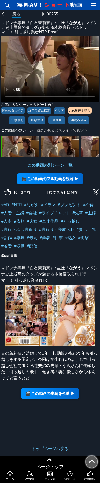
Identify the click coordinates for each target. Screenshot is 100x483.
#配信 (32, 245)
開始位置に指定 (13, 110)
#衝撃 (83, 237)
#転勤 (19, 245)
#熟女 (70, 237)
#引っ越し (70, 221)
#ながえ (31, 204)
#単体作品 (48, 221)
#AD (5, 204)
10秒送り (37, 120)
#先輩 (77, 213)
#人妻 (6, 221)
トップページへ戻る (50, 448)
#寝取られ (10, 229)
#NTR (16, 204)
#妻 (79, 229)
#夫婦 (32, 221)
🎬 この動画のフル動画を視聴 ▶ (50, 178)
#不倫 (88, 204)
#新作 (6, 237)
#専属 (19, 237)
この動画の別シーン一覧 (50, 165)
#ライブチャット (54, 213)
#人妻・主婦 (12, 213)
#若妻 (6, 245)
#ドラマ (48, 204)
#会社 (31, 213)
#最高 (32, 237)
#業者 (44, 237)
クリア (59, 110)
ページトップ (50, 466)
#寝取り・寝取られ (56, 229)
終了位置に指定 (39, 110)
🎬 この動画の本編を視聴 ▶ (50, 393)
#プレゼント (69, 204)
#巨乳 (90, 229)
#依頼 (19, 221)
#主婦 (90, 213)
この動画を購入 (80, 110)
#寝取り (29, 229)
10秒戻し (17, 120)
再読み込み (78, 120)
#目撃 (57, 237)
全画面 (57, 120)
